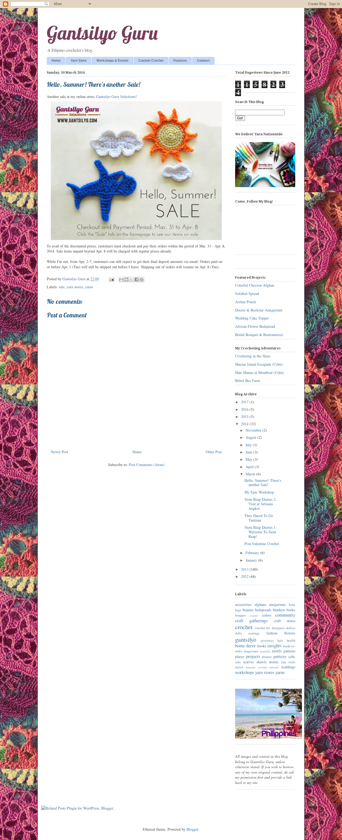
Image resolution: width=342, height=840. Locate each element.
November (254, 430)
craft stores (284, 620)
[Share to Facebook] (136, 279)
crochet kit (262, 628)
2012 (245, 576)
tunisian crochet (256, 667)
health (291, 640)
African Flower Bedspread (255, 326)
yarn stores (75, 286)
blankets (279, 609)
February (253, 552)
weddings (288, 666)
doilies (290, 628)
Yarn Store (79, 60)
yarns (89, 286)
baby (292, 604)
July (249, 444)
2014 (245, 423)
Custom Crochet (151, 60)
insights (274, 645)
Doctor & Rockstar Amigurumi (258, 310)
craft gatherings (251, 620)
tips (283, 662)
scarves (248, 661)
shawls (261, 661)
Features (180, 60)
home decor (245, 645)
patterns (289, 650)
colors (266, 615)
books (290, 609)
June (249, 452)
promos (267, 656)
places (239, 656)
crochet (243, 627)
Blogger (192, 829)
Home (56, 60)
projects (253, 656)
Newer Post (59, 451)
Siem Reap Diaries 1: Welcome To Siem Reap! (260, 532)
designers (278, 628)
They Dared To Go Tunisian (258, 518)
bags (238, 610)
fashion (271, 633)
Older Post (214, 451)
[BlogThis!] (126, 279)
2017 (245, 401)
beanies (248, 609)
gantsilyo (245, 639)
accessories (243, 604)
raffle (291, 656)
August (251, 437)
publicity (280, 656)
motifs (277, 650)
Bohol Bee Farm (247, 380)
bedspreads (263, 609)
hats (280, 640)
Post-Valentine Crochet (261, 543)
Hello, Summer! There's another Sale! (262, 482)
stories (273, 661)
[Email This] (121, 279)
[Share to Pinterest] (141, 279)
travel (239, 667)
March (251, 473)
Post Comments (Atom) (147, 464)
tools (292, 662)
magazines (251, 651)
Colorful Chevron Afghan (254, 285)
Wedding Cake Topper (252, 318)
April (250, 466)
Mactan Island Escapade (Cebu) (259, 364)
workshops (244, 672)
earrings (253, 633)
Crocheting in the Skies (252, 355)
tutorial (274, 667)
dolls (238, 633)
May (249, 459)
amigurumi (277, 604)
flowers (289, 633)
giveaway (267, 640)
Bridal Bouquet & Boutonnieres (259, 334)
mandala (265, 651)
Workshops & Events (112, 60)
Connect (203, 60)
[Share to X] (131, 279)
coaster (254, 615)
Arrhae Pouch (245, 301)
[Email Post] (111, 278)
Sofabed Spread (247, 293)
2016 (245, 409)
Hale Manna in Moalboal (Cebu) (259, 372)
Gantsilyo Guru (102, 33)
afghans (260, 604)
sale (61, 286)
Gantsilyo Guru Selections (115, 96)
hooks (261, 645)
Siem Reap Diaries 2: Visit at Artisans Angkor (260, 504)
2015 (245, 416)
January (252, 560)
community (285, 615)
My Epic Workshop (259, 492)
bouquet (240, 615)
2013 (245, 569)
